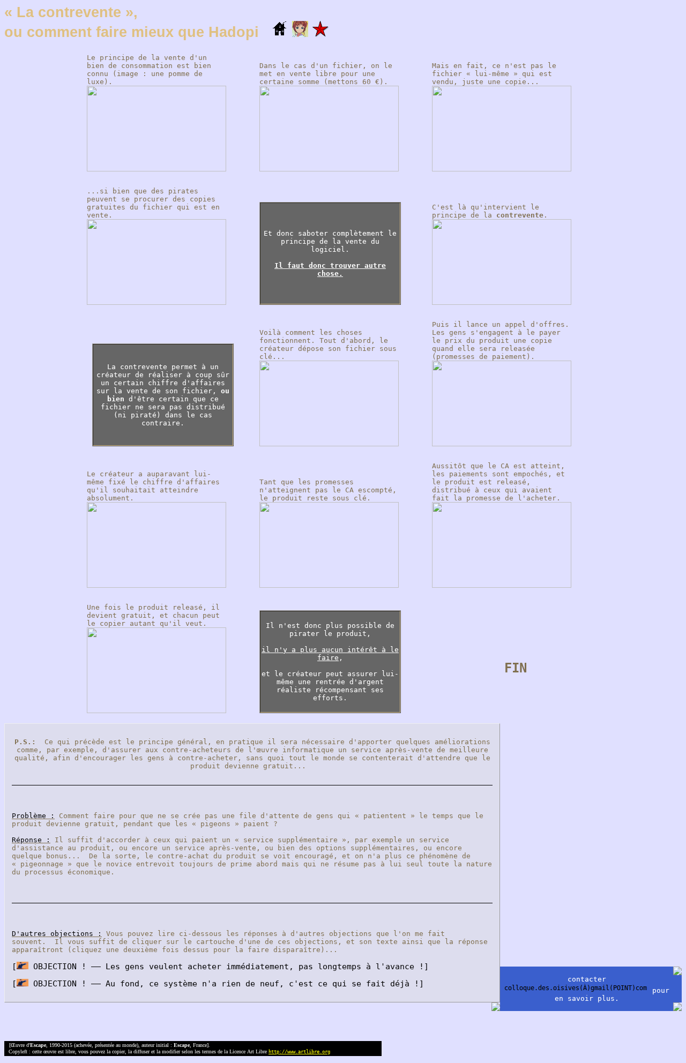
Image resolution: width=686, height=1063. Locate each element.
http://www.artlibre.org (299, 1051)
